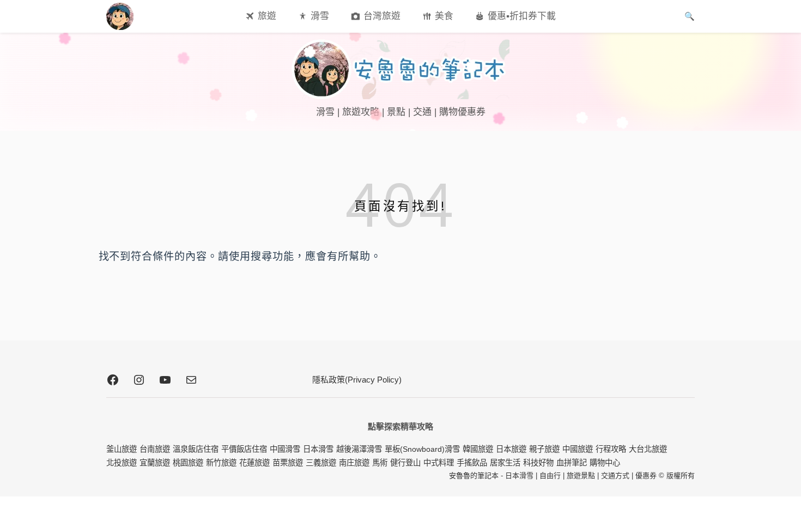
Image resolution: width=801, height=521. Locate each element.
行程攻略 (611, 449)
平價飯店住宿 (244, 449)
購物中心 (605, 462)
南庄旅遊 (354, 462)
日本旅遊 (511, 449)
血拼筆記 (571, 462)
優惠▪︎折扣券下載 (522, 16)
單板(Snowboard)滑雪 (422, 449)
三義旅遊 (321, 462)
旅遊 (267, 16)
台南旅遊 (154, 449)
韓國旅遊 (478, 449)
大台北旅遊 (648, 449)
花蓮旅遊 (254, 462)
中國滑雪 (285, 449)
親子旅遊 (544, 449)
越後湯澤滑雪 (359, 449)
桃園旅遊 (188, 462)
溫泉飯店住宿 (196, 449)
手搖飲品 (472, 462)
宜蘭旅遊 (154, 462)
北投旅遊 (121, 462)
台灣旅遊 (381, 16)
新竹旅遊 (221, 462)
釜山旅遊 (121, 449)
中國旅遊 (577, 449)
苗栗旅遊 (287, 462)
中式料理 (438, 462)
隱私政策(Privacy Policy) (357, 379)
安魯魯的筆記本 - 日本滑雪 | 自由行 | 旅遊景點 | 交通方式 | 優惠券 (553, 475)
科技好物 (538, 462)
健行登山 (405, 462)
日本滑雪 (318, 449)
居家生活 (505, 462)
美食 (444, 16)
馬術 (379, 462)
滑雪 (320, 16)
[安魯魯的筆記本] (400, 69)
